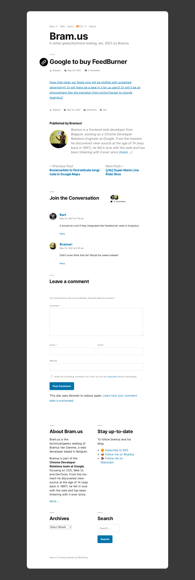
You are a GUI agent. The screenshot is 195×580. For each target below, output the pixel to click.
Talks (62, 26)
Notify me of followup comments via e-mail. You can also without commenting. (95, 376)
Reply (62, 233)
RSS (81, 26)
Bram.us (69, 36)
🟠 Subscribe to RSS (114, 450)
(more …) (125, 152)
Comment (55, 305)
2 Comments (94, 70)
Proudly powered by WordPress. (73, 557)
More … (55, 501)
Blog (52, 26)
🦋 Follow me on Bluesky (117, 454)
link (104, 110)
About (70, 26)
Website (53, 361)
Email (101, 345)
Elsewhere (92, 110)
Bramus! (57, 70)
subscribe (112, 376)
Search (92, 26)
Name (53, 345)
